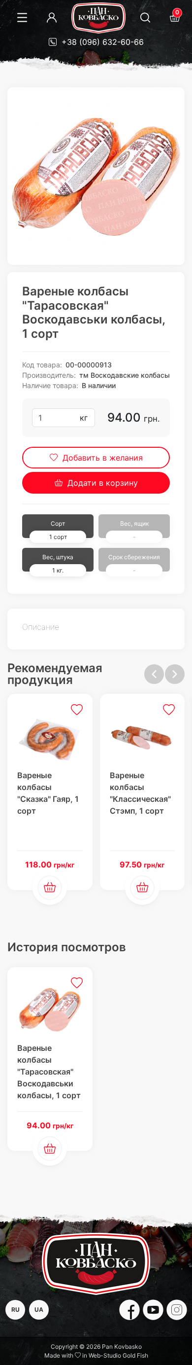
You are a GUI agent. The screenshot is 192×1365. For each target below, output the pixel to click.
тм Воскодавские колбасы (124, 375)
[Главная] (98, 18)
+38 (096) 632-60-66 (101, 42)
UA (38, 1309)
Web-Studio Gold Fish (118, 1355)
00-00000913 (88, 364)
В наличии (99, 385)
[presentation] (154, 674)
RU (15, 1309)
